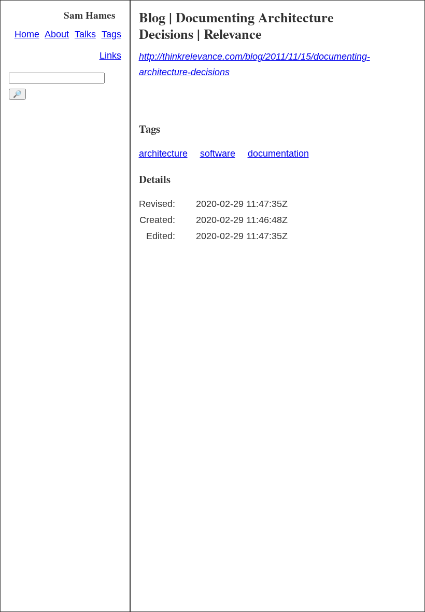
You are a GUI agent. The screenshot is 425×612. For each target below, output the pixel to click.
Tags (111, 34)
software (217, 153)
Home (27, 34)
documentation (278, 153)
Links (110, 55)
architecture (163, 153)
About (57, 34)
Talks (85, 34)
